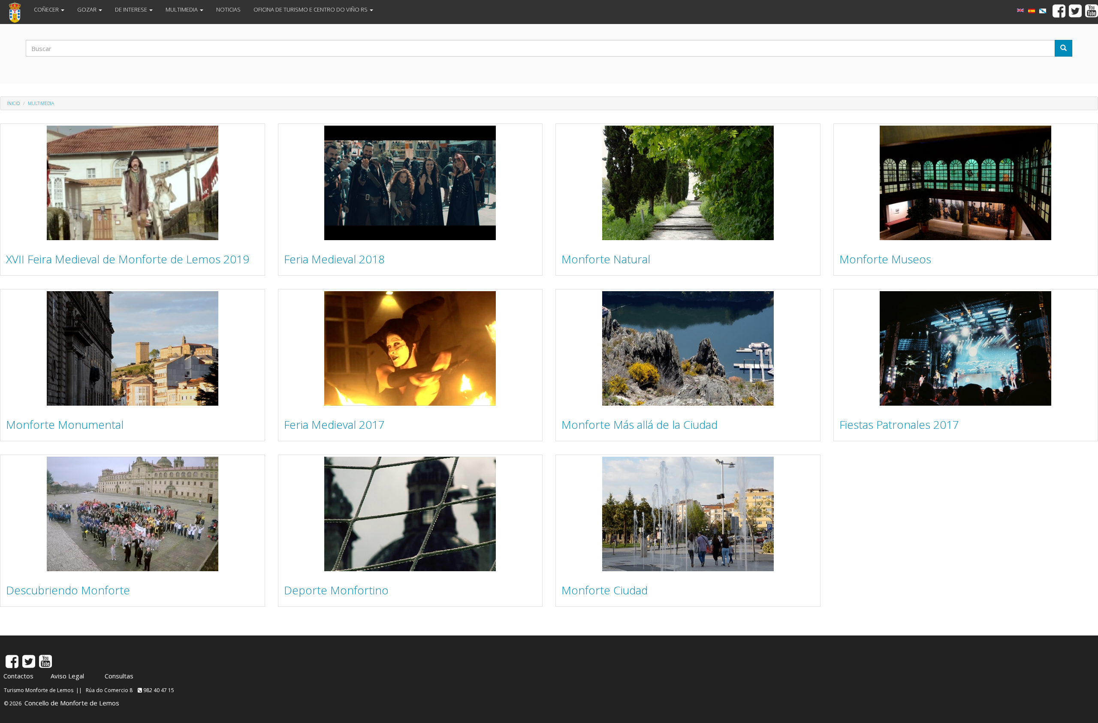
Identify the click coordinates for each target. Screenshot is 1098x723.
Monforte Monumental (65, 424)
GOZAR (87, 9)
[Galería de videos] (1042, 11)
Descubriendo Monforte (68, 590)
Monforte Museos (885, 259)
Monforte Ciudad (604, 590)
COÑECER (47, 9)
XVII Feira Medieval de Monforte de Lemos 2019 (127, 259)
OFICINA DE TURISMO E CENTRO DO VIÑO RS (311, 9)
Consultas (119, 676)
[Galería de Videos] (1031, 11)
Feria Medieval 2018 (334, 259)
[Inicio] (18, 12)
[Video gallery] (1020, 10)
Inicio (13, 103)
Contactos (18, 676)
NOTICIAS (228, 9)
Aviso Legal (67, 676)
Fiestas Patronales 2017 (899, 424)
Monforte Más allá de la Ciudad (639, 424)
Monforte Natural (605, 259)
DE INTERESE (131, 9)
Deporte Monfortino (336, 590)
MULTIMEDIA (182, 9)
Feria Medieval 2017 (334, 424)
